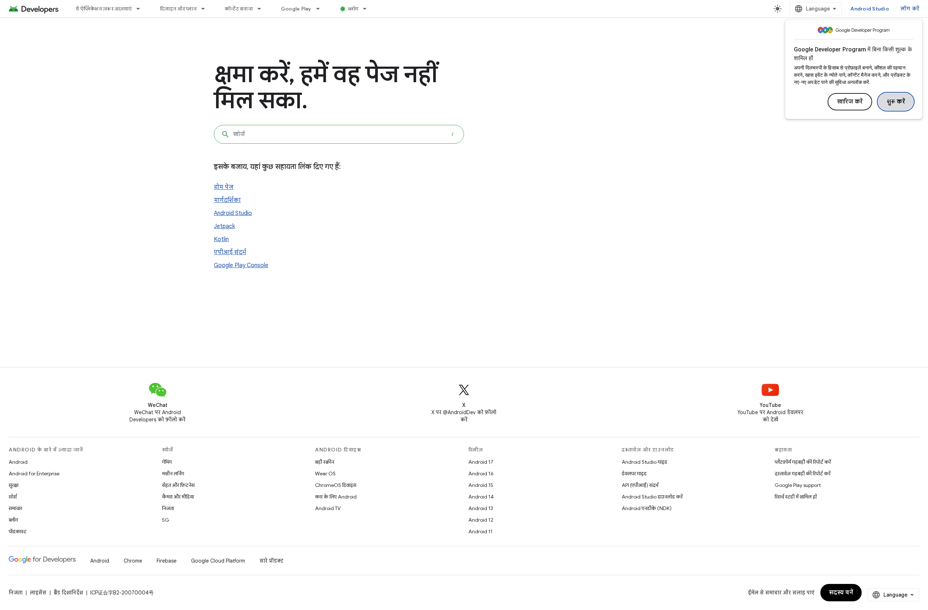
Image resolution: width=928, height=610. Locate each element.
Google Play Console (241, 265)
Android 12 (480, 520)
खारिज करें (850, 101)
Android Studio (869, 8)
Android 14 (481, 496)
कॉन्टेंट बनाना (239, 8)
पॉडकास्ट (17, 531)
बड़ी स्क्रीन (324, 462)
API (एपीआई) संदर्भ (640, 485)
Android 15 (480, 485)
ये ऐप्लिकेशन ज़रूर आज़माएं (104, 8)
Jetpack (224, 226)
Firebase (167, 561)
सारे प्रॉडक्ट (271, 561)
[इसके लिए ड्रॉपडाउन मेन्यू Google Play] (321, 8)
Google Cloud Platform (218, 561)
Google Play (296, 8)
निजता (168, 508)
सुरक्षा (13, 485)
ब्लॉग (353, 8)
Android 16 (481, 473)
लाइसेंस (38, 593)
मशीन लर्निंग (173, 473)
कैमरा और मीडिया (178, 496)
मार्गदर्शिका (227, 200)
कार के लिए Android (336, 496)
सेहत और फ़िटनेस (178, 485)
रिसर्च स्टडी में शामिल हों (796, 496)
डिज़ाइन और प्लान (178, 8)
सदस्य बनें (841, 592)
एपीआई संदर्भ (230, 252)
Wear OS (325, 473)
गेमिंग (167, 462)
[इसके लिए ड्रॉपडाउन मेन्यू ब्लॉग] (368, 8)
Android (18, 462)
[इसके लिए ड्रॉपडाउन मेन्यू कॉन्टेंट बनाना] (262, 8)
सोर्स (13, 496)
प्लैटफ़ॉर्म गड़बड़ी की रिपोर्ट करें (803, 462)
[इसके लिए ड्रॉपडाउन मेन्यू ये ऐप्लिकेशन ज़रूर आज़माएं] (141, 8)
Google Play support (798, 485)
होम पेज (223, 187)
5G (165, 520)
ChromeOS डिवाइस (335, 485)
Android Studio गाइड (644, 462)
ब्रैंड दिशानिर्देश (68, 593)
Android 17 (480, 462)
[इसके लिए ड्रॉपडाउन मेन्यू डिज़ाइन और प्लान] (206, 8)
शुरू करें (896, 101)
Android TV (328, 508)
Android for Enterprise (34, 473)
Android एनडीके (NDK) (647, 508)
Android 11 (480, 531)
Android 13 (480, 508)
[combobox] (339, 134)
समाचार (15, 508)
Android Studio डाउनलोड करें (652, 496)
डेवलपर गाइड (634, 473)
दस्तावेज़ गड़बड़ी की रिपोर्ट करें (802, 473)
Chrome (133, 561)
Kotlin (221, 239)
